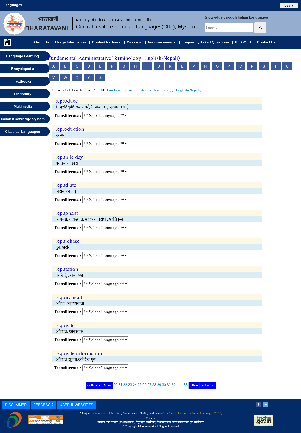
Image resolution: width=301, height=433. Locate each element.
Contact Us (265, 42)
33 (186, 385)
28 (154, 385)
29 (159, 385)
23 (130, 385)
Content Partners (105, 42)
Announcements (160, 42)
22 (125, 385)
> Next (194, 385)
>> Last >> (207, 385)
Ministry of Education (108, 413)
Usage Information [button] (69, 42)
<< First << (94, 385)
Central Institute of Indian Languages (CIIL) (195, 413)
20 (115, 385)
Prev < (108, 385)
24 (135, 385)
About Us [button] (41, 42)
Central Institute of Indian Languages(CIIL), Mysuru (135, 27)
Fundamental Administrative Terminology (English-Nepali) (154, 90)
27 (149, 385)
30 (164, 385)
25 (140, 385)
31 (169, 385)
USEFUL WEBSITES (76, 405)
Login (288, 5)
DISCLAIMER (16, 405)
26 (145, 385)
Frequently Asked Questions (204, 42)
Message (133, 42)
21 (120, 385)
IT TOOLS (242, 42)
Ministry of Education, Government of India (113, 20)
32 (174, 385)
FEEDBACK (43, 405)
